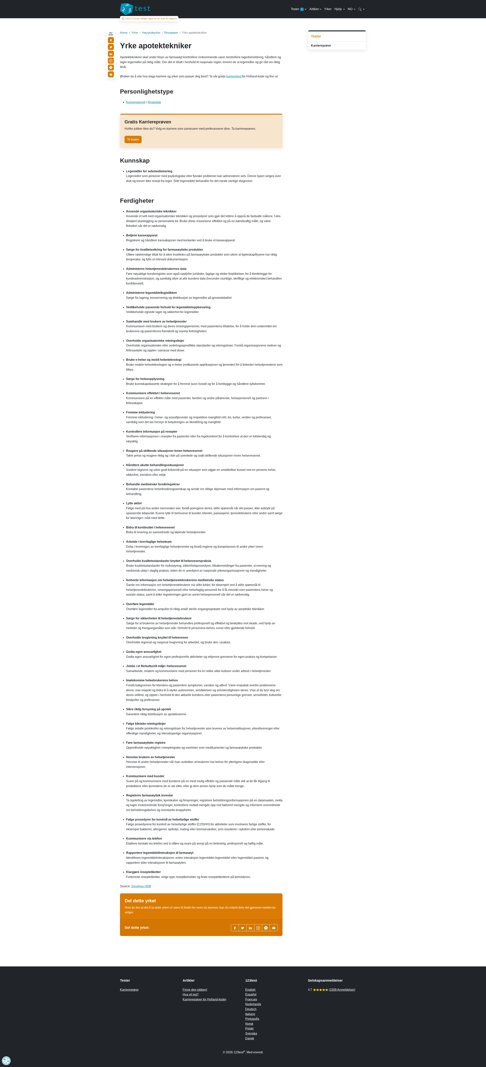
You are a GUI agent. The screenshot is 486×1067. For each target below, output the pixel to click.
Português (252, 1018)
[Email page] (274, 927)
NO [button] (350, 9)
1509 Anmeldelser (342, 989)
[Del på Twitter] (111, 47)
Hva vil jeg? (191, 994)
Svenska (251, 1033)
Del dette (111, 34)
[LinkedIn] (250, 927)
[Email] (111, 74)
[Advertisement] (337, 79)
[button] (361, 9)
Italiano (250, 1014)
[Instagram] (111, 61)
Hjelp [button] (338, 9)
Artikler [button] (314, 9)
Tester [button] (297, 9)
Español (250, 994)
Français (251, 999)
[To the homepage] (135, 9)
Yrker (327, 9)
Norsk (249, 1023)
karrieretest (234, 76)
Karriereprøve (321, 45)
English (250, 989)
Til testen (133, 139)
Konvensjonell (135, 102)
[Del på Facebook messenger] (111, 67)
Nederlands (253, 1004)
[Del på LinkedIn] (111, 54)
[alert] (6, 1060)
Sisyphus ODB (141, 886)
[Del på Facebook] (111, 40)
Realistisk (154, 102)
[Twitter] (243, 927)
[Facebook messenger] (266, 927)
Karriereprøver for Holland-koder (204, 999)
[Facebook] (235, 927)
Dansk (249, 1038)
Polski (249, 1028)
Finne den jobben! (195, 989)
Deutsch (250, 1009)
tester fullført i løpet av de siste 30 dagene (151, 18)
